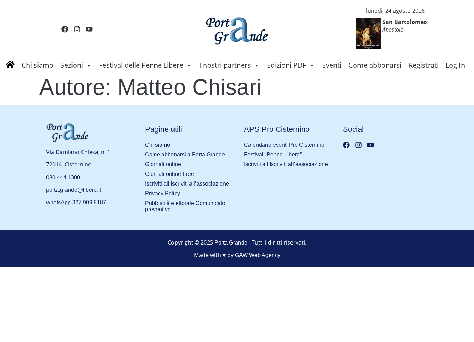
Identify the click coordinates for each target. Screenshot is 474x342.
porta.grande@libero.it (73, 190)
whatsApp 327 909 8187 (76, 202)
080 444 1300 (63, 177)
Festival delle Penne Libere (141, 65)
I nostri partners (225, 65)
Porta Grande (230, 243)
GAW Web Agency (257, 255)
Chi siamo (37, 65)
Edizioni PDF (286, 65)
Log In (455, 65)
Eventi (331, 65)
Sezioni (71, 65)
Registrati (423, 65)
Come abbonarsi (374, 65)
